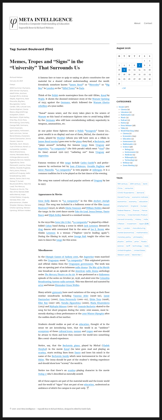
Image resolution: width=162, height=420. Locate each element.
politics (129, 241)
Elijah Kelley (55, 215)
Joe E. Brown (97, 229)
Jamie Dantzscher (17, 139)
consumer (129, 188)
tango (84, 145)
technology (137, 246)
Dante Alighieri (16, 109)
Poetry (123, 123)
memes (77, 331)
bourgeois (91, 131)
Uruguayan (53, 260)
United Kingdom (124, 250)
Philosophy (129, 157)
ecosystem (43, 331)
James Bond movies (48, 141)
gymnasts (57, 292)
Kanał (25, 146)
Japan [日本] (144, 224)
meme (12, 154)
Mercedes (94, 84)
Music (123, 117)
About (137, 23)
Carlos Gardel (87, 162)
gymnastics (14, 131)
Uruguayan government (81, 264)
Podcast (124, 120)
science (120, 246)
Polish (55, 95)
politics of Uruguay (17, 173)
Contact (148, 23)
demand (140, 193)
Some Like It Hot (63, 222)
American (80, 271)
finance (136, 210)
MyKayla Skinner (58, 306)
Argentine (89, 256)
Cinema (124, 109)
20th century (135, 184)
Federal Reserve (123, 210)
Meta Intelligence (45, 19)
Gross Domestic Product (137, 215)
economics (121, 201)
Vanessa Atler (80, 296)
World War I (136, 255)
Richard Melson (16, 77)
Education (127, 139)
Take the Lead (81, 211)
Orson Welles (72, 285)
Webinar (126, 163)
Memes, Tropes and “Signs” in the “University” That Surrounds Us (46, 64)
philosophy (138, 237)
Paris (81, 88)
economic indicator (140, 197)
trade (146, 246)
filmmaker (60, 285)
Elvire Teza (95, 299)
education (84, 324)
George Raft (80, 236)
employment (122, 206)
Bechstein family (60, 356)
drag (40, 229)
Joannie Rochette (87, 306)
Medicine (128, 155)
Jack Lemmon (91, 225)
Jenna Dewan (95, 211)
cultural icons (66, 331)
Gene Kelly (44, 201)
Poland (23, 170)
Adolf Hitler (14, 93)
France (144, 210)
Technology (129, 160)
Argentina (43, 148)
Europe (144, 206)
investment (131, 224)
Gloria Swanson (73, 208)
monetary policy (124, 237)
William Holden (94, 208)
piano (79, 141)
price (137, 241)
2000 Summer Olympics (20, 88)
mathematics (142, 233)
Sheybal (61, 138)
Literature (125, 112)
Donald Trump (123, 197)
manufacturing (139, 228)
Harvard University (125, 219)
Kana (103, 95)
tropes (89, 331)
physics (120, 241)
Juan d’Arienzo (78, 166)
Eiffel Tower (69, 88)
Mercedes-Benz (22, 154)
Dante (78, 352)
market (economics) (125, 233)
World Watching (127, 131)
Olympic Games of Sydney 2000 (61, 256)
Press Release (126, 125)
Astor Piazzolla (46, 170)
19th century (122, 184)
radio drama (81, 267)
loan (119, 228)
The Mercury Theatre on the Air (60, 274)
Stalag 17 (42, 374)
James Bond (76, 84)
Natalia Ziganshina (71, 303)
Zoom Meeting (129, 165)
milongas (97, 170)
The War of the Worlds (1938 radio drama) (19, 191)
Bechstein (100, 141)
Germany (121, 215)
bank (145, 184)
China (119, 188)
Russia (144, 241)
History (138, 219)
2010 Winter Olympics (93, 313)
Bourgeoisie (15, 104)
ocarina (42, 352)
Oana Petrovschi (67, 299)
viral (101, 148)
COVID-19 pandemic (125, 193)
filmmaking (15, 123)
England (134, 206)
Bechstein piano (71, 345)
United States (15, 197)
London (50, 88)
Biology (128, 149)
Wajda (41, 99)
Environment (130, 152)
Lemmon (50, 233)
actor (40, 285)
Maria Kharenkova (99, 303)
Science (126, 147)
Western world (123, 255)
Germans (65, 102)
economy (133, 201)
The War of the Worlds (99, 267)
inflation (120, 224)
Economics (127, 136)
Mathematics (126, 115)
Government (128, 141)
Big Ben (21, 101)
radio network (67, 281)
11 (124, 70)
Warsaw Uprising (100, 99)
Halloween (104, 274)
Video (123, 128)
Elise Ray (43, 303)
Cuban (48, 225)
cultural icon (25, 107)
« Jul (124, 88)
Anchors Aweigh (101, 201)
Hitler (41, 359)
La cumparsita (58, 148)
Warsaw (42, 116)
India (146, 219)
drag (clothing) (21, 112)
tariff (128, 246)
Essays (12, 84)
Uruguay (100, 145)
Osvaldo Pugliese (96, 166)
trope (23, 194)
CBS (17, 107)
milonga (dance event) (19, 157)
